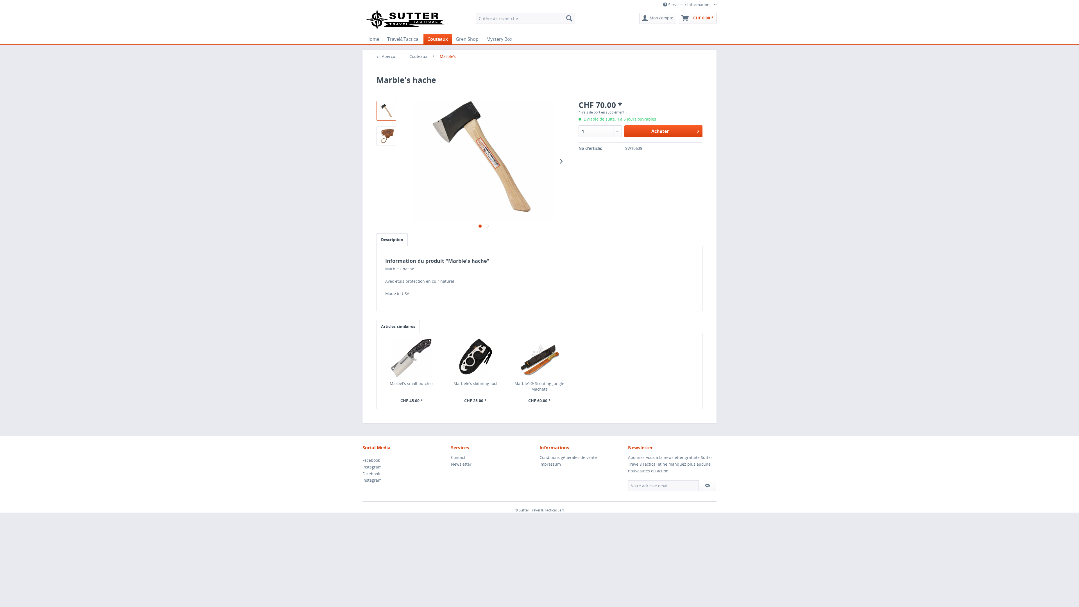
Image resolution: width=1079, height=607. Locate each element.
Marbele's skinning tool (475, 383)
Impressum (550, 464)
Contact (458, 457)
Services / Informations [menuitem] (690, 4)
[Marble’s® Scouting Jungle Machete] (539, 358)
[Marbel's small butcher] (411, 358)
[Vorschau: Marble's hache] (386, 111)
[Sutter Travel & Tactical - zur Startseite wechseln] (405, 19)
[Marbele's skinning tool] (475, 358)
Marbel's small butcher (411, 383)
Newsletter (461, 464)
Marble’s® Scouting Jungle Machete (539, 386)
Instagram (372, 467)
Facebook (371, 460)
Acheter (660, 131)
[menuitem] (525, 18)
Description (392, 239)
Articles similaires (398, 326)
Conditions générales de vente (568, 457)
